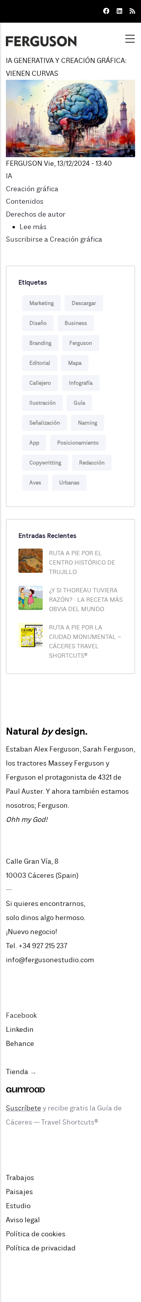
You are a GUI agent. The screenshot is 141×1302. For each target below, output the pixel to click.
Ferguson (80, 343)
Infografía (80, 383)
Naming (87, 423)
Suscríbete (23, 1108)
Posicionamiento (78, 442)
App (34, 442)
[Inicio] (41, 36)
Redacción (92, 462)
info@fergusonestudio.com (50, 960)
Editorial (39, 363)
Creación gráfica (32, 189)
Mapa (74, 363)
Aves (35, 482)
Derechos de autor (35, 214)
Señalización (44, 423)
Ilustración (42, 403)
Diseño (38, 323)
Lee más (33, 226)
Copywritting (45, 462)
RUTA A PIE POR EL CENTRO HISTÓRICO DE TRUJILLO (82, 562)
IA (9, 176)
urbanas (69, 482)
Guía (79, 403)
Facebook (21, 1015)
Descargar (84, 303)
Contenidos (24, 201)
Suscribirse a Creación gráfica (54, 239)
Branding (40, 343)
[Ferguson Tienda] (25, 1085)
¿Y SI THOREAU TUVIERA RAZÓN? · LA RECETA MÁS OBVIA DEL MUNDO (86, 599)
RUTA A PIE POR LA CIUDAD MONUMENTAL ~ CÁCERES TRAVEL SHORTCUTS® (85, 642)
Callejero (40, 383)
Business (76, 323)
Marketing (41, 303)
